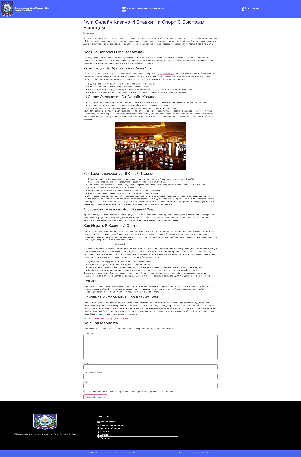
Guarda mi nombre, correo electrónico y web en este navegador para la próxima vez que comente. (130, 391)
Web (85, 382)
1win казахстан (167, 73)
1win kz (97, 318)
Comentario (89, 333)
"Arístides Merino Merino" (23, 10)
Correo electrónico (92, 373)
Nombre (87, 363)
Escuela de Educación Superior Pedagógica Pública (32, 8)
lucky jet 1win (123, 318)
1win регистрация (108, 318)
